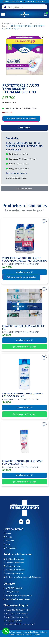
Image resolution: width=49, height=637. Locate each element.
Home (4, 23)
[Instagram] (28, 521)
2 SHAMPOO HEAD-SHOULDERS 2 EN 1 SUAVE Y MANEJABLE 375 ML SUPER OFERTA (24, 259)
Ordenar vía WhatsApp (25, 346)
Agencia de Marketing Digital (27, 632)
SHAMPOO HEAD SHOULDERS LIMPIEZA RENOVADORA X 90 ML (22, 395)
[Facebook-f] (21, 521)
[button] (24, 272)
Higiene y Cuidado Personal (19, 23)
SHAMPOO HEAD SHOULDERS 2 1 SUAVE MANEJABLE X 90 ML (22, 462)
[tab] (24, 128)
